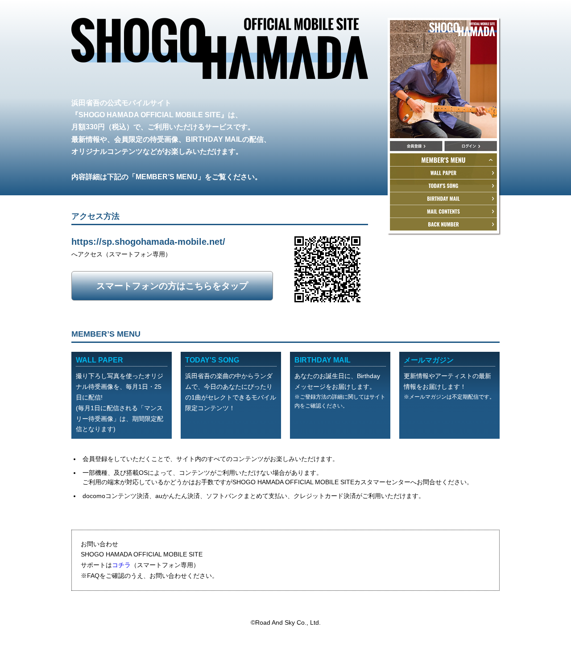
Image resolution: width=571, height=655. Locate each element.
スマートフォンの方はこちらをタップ (172, 286)
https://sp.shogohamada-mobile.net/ (148, 242)
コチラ (121, 564)
